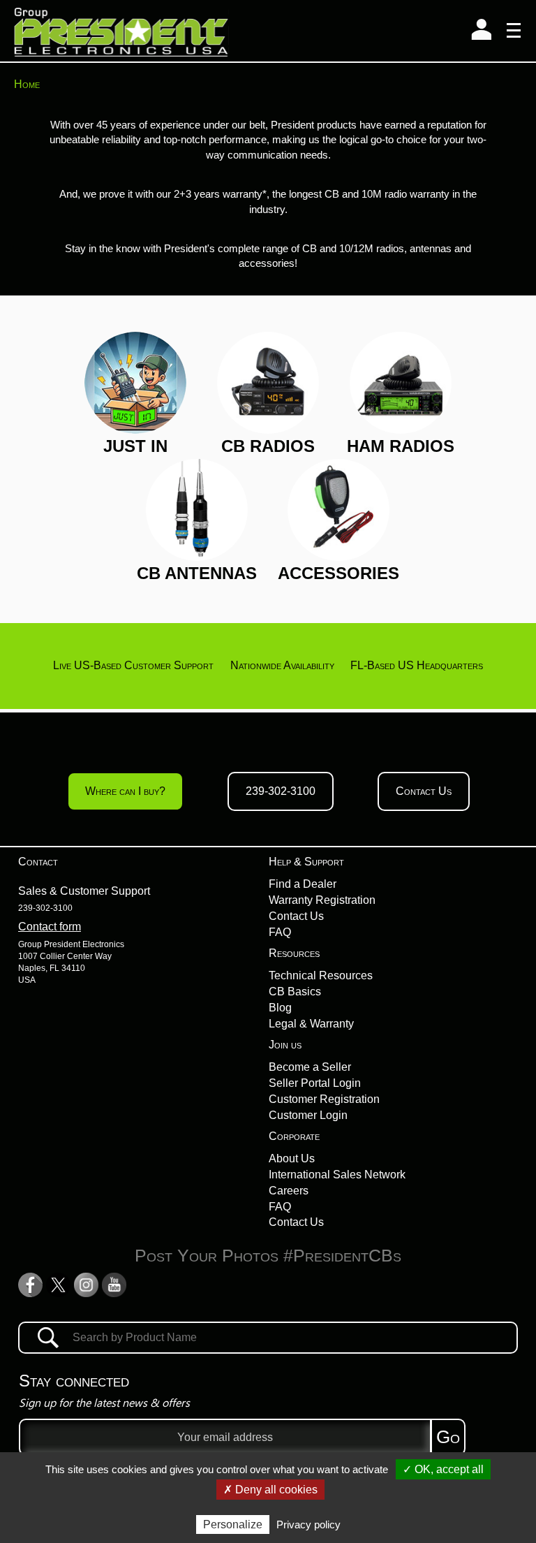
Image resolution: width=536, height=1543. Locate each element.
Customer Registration (324, 1099)
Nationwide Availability (282, 665)
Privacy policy (308, 1524)
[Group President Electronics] (121, 30)
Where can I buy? (125, 791)
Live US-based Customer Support (133, 665)
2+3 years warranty (218, 194)
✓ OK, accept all (443, 1469)
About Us (292, 1158)
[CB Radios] (268, 382)
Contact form (49, 927)
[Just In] (135, 382)
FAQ (280, 932)
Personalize (232, 1524)
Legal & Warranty (311, 1024)
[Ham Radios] (400, 382)
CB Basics (295, 991)
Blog (280, 1008)
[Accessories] (338, 509)
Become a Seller (310, 1067)
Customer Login (308, 1115)
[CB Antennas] (197, 509)
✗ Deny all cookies (270, 1490)
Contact (38, 862)
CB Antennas (197, 573)
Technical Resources (321, 975)
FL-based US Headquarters (416, 665)
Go (448, 1436)
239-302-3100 (280, 791)
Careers (288, 1191)
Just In (135, 446)
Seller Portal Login (315, 1083)
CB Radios (268, 446)
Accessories (338, 573)
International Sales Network (337, 1174)
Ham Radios (400, 446)
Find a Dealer (302, 884)
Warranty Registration (322, 900)
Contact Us (424, 791)
